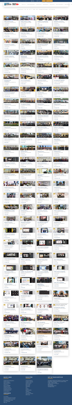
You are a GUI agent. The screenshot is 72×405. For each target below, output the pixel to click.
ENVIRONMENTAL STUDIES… (9, 210)
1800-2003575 (50, 384)
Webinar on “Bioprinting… (25, 259)
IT (31, 9)
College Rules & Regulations (9, 380)
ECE (27, 9)
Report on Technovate (25, 68)
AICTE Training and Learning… (10, 68)
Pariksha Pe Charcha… (8, 222)
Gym (26, 387)
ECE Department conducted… (43, 56)
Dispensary (28, 386)
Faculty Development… (58, 162)
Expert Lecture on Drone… (9, 297)
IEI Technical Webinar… (8, 284)
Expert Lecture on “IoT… (25, 233)
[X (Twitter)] (34, 0)
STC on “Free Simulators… (26, 80)
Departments (38, 4)
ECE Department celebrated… (9, 309)
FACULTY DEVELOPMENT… (26, 309)
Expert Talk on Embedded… (59, 282)
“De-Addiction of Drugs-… (26, 104)
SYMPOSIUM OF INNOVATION (43, 115)
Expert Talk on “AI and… (58, 32)
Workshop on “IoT (57, 222)
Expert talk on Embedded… (43, 138)
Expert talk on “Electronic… (43, 210)
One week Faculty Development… (7, 81)
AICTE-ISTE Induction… (42, 233)
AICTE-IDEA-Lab (52, 9)
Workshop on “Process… (9, 245)
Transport (27, 391)
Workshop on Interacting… (26, 222)
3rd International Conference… (10, 258)
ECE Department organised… (26, 295)
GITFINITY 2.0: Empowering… (43, 21)
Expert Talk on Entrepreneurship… (41, 285)
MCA (37, 9)
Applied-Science (20, 9)
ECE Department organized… (43, 44)
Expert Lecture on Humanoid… (60, 271)
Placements (52, 4)
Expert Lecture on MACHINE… (43, 271)
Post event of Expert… (25, 348)
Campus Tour (6, 384)
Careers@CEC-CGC (26, 0)
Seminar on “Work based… (59, 127)
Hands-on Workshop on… (9, 138)
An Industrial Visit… (8, 348)
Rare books (28, 385)
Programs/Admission (31, 4)
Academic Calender (29, 381)
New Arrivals (28, 384)
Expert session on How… (9, 21)
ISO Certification (14, 0)
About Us (23, 4)
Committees (6, 396)
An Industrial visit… (8, 335)
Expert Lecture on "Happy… (26, 21)
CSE (25, 9)
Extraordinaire (45, 4)
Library (20, 0)
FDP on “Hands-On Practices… (26, 127)
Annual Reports (6, 391)
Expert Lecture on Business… (26, 245)
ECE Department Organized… (59, 233)
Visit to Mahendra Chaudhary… (27, 138)
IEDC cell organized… (41, 322)
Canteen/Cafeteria (29, 380)
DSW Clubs (28, 394)
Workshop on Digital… (25, 284)
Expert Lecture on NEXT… (9, 271)
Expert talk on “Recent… (25, 33)
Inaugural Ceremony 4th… (9, 187)
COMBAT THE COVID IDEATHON (27, 271)
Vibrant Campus (7, 381)
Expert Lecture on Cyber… (42, 127)
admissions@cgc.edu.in (52, 385)
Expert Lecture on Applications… (41, 175)
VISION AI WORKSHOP (25, 44)
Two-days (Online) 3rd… (58, 245)
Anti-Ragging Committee (8, 400)
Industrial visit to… (57, 44)
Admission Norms (7, 386)
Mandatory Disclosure (8, 388)
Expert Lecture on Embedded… (43, 247)
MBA (34, 9)
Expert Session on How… (9, 33)
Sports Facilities (28, 390)
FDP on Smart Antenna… (58, 259)
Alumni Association (59, 4)
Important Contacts (29, 393)
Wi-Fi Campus (28, 392)
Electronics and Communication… (24, 57)
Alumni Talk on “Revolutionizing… (57, 139)
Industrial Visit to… (7, 104)
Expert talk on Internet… (42, 80)
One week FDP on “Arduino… (9, 44)
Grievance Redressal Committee (10, 397)
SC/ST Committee (7, 401)
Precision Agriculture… (42, 32)
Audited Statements (7, 390)
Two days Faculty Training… (43, 259)
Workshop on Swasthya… (42, 68)
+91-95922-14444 (51, 386)
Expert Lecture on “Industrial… (26, 187)
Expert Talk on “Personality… (59, 322)
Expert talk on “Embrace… (59, 68)
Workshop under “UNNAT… (59, 174)
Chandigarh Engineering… (9, 56)
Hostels (27, 388)
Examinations (67, 4)
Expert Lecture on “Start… (42, 187)
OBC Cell (5, 402)
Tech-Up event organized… (59, 92)
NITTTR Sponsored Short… (9, 322)
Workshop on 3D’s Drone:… (59, 21)
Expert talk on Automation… (26, 92)
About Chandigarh (7, 385)
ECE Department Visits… (58, 56)
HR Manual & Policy (7, 387)
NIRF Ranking (7, 0)
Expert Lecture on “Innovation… (27, 115)
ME (30, 9)
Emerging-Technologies (43, 9)
